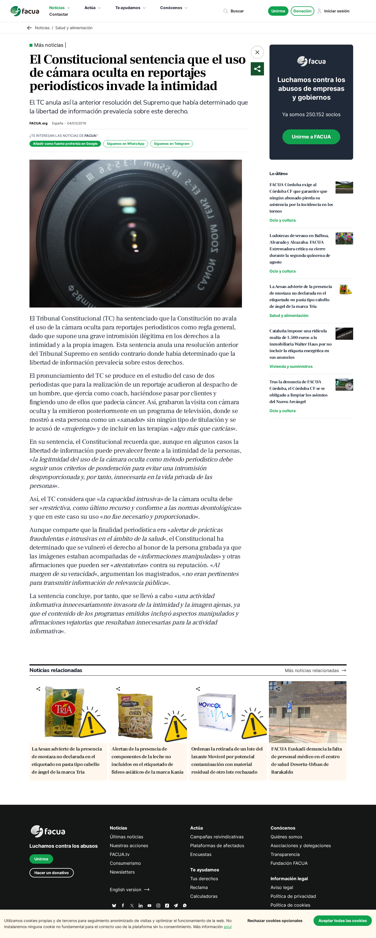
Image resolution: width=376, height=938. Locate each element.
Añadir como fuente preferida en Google (65, 144)
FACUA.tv (120, 854)
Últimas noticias (126, 836)
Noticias (57, 7)
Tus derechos (204, 878)
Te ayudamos (127, 7)
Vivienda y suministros (291, 366)
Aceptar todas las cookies (342, 920)
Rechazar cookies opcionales (275, 920)
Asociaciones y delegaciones (301, 845)
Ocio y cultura (282, 220)
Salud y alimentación (289, 315)
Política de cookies (290, 905)
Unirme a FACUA (311, 137)
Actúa (90, 7)
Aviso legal (282, 887)
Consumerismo (125, 863)
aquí (227, 926)
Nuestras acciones (129, 845)
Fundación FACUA (289, 863)
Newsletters (122, 872)
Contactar (58, 14)
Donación (302, 11)
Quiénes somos (286, 836)
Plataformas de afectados (217, 845)
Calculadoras (203, 896)
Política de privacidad (293, 896)
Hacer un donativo (51, 872)
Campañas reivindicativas (217, 836)
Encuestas (200, 854)
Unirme (278, 11)
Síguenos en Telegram (171, 144)
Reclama (199, 887)
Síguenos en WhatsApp (126, 144)
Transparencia (285, 854)
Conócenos (171, 7)
